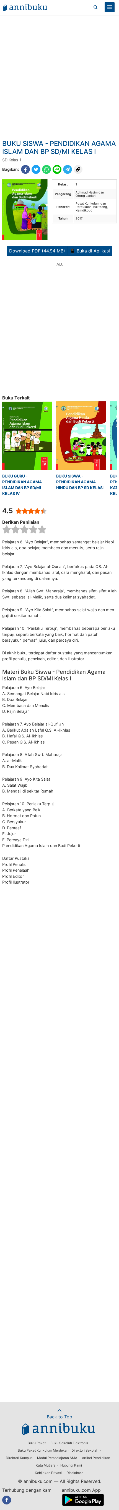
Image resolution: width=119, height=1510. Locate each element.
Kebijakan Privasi (48, 1473)
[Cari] (95, 7)
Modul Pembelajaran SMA (57, 1458)
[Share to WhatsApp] (46, 169)
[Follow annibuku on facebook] (6, 1500)
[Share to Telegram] (67, 169)
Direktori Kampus (19, 1458)
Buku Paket (37, 1443)
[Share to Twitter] (36, 169)
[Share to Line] (57, 169)
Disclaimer (74, 1473)
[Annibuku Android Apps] (83, 1504)
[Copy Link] (78, 169)
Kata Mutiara (46, 1465)
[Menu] (110, 7)
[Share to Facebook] (25, 169)
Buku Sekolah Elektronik (69, 1443)
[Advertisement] (59, 77)
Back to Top (59, 1416)
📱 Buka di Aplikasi (90, 251)
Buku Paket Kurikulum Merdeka (42, 1450)
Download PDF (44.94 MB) (37, 251)
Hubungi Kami (71, 1465)
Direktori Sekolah (84, 1450)
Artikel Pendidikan (96, 1458)
